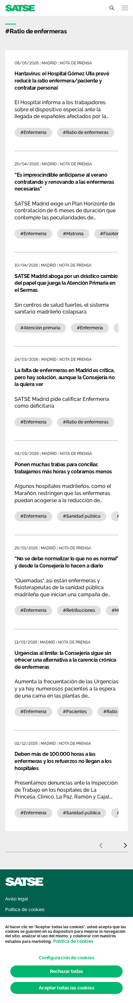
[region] (66, 960)
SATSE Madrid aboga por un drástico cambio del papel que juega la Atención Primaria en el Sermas (66, 283)
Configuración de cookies (66, 957)
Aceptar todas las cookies (66, 987)
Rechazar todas (66, 971)
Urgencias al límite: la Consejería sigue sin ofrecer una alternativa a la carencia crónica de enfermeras (65, 660)
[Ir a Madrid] (20, 8)
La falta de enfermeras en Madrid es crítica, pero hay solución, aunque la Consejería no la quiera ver (65, 377)
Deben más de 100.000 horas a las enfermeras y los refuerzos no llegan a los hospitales (63, 761)
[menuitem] (16, 899)
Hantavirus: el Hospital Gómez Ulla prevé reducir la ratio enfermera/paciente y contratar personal (62, 81)
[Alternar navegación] (125, 8)
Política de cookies (73, 941)
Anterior (101, 842)
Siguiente (125, 842)
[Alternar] (111, 8)
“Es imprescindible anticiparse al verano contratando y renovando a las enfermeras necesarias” (64, 182)
